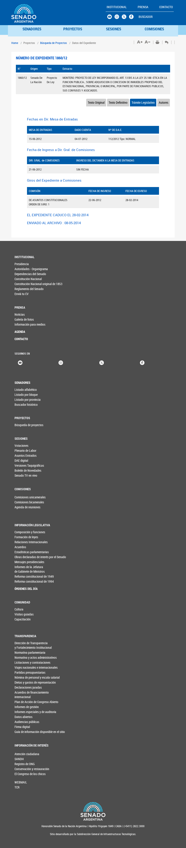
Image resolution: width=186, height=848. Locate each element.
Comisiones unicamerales (22, 497)
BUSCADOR (146, 16)
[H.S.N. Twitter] (125, 17)
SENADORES (31, 28)
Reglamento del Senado (29, 289)
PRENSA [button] (143, 7)
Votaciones (21, 445)
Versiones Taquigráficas (29, 465)
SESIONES (113, 28)
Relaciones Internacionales (31, 542)
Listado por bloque (26, 394)
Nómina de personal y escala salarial (37, 677)
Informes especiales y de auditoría (35, 712)
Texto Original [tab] (96, 102)
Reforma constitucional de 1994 (34, 581)
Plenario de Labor (25, 450)
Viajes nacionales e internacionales (36, 667)
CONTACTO (21, 339)
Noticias (20, 314)
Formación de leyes (26, 537)
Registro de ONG (22, 764)
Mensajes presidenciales (29, 562)
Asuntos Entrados (26, 455)
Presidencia (22, 264)
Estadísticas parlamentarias (32, 552)
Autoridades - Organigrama (31, 269)
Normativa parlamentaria (30, 652)
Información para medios (30, 324)
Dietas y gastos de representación (35, 682)
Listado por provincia (28, 399)
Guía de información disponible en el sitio (39, 732)
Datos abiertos (23, 717)
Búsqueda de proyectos (29, 425)
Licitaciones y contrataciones (32, 662)
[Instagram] (61, 362)
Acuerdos (20, 547)
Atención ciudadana (22, 754)
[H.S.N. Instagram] (118, 17)
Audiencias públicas (27, 722)
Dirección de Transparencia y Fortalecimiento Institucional (33, 645)
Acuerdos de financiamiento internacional (32, 694)
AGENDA (20, 331)
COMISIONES (154, 28)
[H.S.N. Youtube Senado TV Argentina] (111, 17)
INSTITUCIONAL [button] (117, 7)
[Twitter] (101, 362)
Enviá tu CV (22, 294)
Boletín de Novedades (28, 470)
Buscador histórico (26, 404)
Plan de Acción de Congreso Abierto (36, 702)
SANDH (19, 759)
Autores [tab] (163, 102)
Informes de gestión (27, 707)
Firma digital (22, 727)
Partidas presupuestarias (30, 672)
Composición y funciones (30, 532)
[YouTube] (20, 362)
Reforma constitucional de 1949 (34, 576)
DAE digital (21, 460)
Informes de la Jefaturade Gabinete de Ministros (30, 569)
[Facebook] (142, 362)
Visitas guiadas (24, 614)
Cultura (19, 609)
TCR (17, 787)
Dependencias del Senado (30, 274)
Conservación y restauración (22, 769)
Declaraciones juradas (28, 687)
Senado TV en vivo (26, 475)
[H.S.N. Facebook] (132, 17)
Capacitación (23, 619)
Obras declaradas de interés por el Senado (39, 557)
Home (14, 43)
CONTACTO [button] (166, 7)
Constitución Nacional (28, 279)
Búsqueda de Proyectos (53, 43)
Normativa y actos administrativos (36, 657)
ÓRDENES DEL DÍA (26, 588)
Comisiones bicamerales (22, 502)
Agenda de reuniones (22, 507)
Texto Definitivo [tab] (118, 102)
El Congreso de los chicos (22, 774)
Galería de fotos (24, 319)
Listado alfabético (26, 389)
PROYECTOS (72, 28)
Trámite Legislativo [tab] (143, 102)
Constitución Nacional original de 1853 (38, 284)
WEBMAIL (21, 782)
